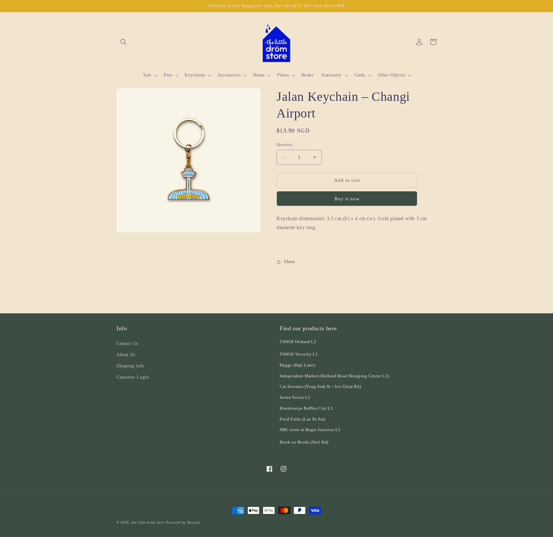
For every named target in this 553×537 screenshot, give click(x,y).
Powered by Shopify (183, 522)
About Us (125, 354)
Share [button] (289, 261)
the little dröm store (148, 522)
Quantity (284, 144)
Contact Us (127, 343)
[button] (123, 42)
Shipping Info (130, 366)
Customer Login (132, 377)
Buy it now (347, 198)
